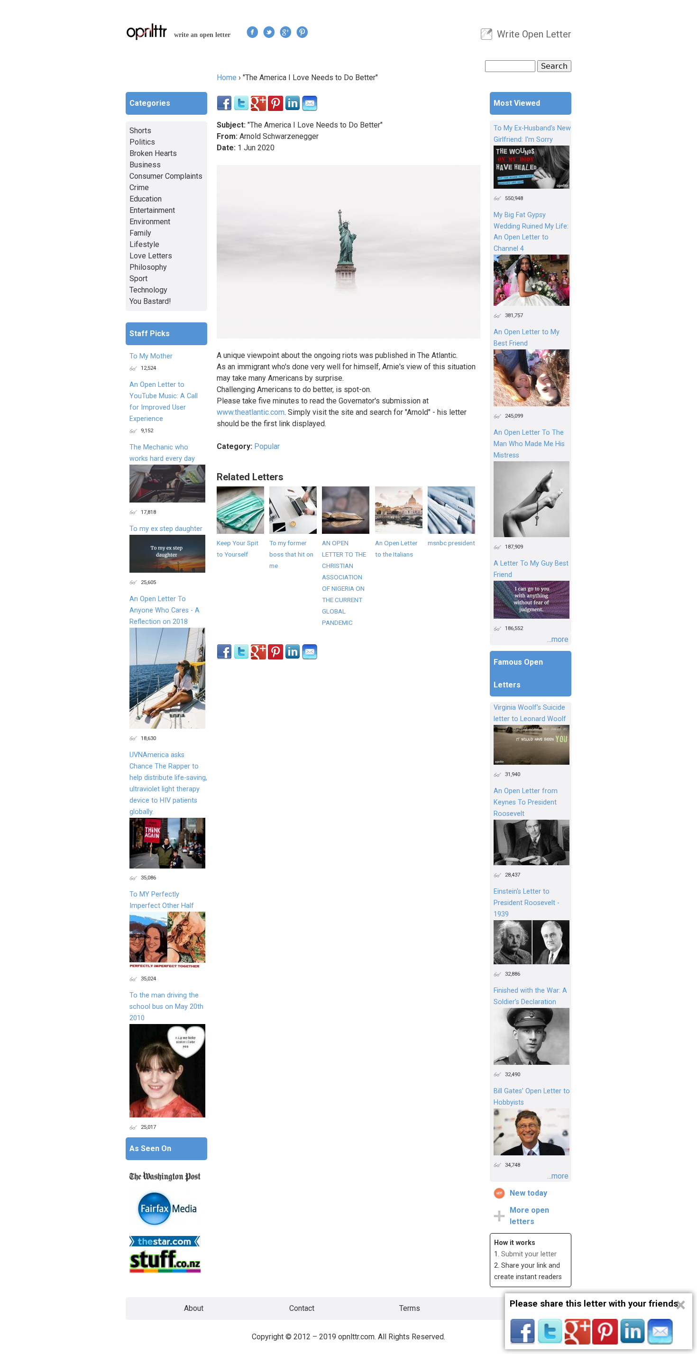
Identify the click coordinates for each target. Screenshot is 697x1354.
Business (145, 164)
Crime (139, 187)
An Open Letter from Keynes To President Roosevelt (526, 802)
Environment (149, 221)
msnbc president (451, 543)
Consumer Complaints (165, 176)
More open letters (529, 1216)
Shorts (140, 130)
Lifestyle (144, 244)
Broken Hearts (153, 153)
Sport (138, 278)
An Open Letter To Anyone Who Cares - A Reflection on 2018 (164, 610)
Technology (148, 289)
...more (558, 639)
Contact (301, 1308)
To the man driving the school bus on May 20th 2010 (166, 1006)
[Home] (147, 31)
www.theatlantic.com (250, 412)
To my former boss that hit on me (291, 554)
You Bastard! (150, 301)
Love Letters (150, 255)
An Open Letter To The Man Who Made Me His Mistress (529, 444)
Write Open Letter (534, 34)
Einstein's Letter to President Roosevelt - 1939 (526, 902)
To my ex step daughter (165, 529)
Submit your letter (529, 1254)
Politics (142, 141)
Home (227, 77)
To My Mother (151, 356)
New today (528, 1193)
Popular (267, 446)
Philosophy (148, 267)
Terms (409, 1308)
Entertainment (152, 210)
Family (140, 233)
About (193, 1308)
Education (145, 198)
